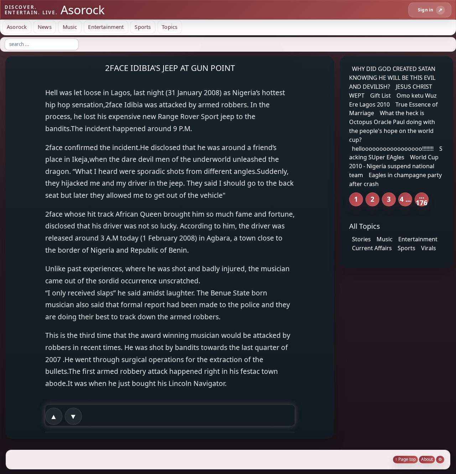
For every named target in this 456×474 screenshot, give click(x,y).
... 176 (422, 199)
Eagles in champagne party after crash (395, 179)
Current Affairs (372, 248)
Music (70, 26)
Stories (361, 239)
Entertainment (106, 26)
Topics (169, 26)
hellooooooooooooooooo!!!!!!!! (393, 148)
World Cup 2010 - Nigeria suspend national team (394, 166)
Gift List (380, 95)
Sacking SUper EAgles (395, 152)
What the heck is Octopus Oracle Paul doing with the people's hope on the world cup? (392, 126)
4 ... (405, 199)
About (427, 459)
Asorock (17, 26)
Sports (143, 26)
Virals (428, 248)
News (45, 26)
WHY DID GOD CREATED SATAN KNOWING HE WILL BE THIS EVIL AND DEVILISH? (392, 78)
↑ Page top (405, 459)
